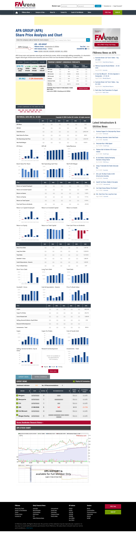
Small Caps (106, 146)
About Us (52, 12)
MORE (88, 518)
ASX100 (45, 51)
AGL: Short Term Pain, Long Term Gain (106, 194)
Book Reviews (37, 510)
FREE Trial (108, 12)
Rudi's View (105, 92)
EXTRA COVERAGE (41, 377)
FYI (34, 516)
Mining (89, 516)
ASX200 (51, 51)
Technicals (105, 133)
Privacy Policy (18, 514)
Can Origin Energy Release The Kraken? (106, 188)
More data (53, 371)
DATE (34, 391)
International (106, 184)
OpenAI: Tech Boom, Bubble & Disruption (107, 182)
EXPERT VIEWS (23, 377)
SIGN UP (117, 12)
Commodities (36, 512)
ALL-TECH (71, 520)
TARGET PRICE (74, 390)
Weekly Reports (107, 78)
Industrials (90, 514)
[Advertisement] (68, 21)
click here (29, 528)
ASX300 (57, 51)
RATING (43, 391)
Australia (105, 70)
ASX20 (70, 508)
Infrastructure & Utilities (52, 46)
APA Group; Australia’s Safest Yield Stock (107, 137)
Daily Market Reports (108, 62)
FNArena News (26, 12)
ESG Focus (106, 162)
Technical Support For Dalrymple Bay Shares (108, 131)
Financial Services (91, 512)
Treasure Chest (55, 514)
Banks (88, 508)
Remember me (107, 6)
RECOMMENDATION (58, 391)
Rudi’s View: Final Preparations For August (106, 90)
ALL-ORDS (64, 51)
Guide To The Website (77, 12)
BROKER (22, 391)
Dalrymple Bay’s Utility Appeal (104, 143)
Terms (89, 12)
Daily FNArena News (38, 518)
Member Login (56, 6)
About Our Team (19, 508)
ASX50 (40, 51)
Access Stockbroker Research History (29, 422)
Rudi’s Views (54, 516)
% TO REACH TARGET (84, 390)
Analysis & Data (40, 12)
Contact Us (64, 12)
